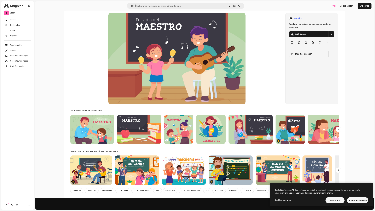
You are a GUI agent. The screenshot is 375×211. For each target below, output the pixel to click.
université (247, 190)
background (123, 190)
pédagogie (261, 190)
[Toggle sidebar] (28, 6)
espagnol (233, 190)
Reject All (335, 200)
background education (190, 190)
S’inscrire (364, 6)
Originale (127, 18)
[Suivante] (338, 129)
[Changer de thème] (17, 205)
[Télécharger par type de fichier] (331, 34)
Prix (334, 6)
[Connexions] (6, 205)
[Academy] (11, 205)
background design (142, 190)
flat (207, 190)
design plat (91, 190)
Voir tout (97, 110)
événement (170, 190)
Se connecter (346, 6)
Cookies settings (283, 200)
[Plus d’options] (327, 42)
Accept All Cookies (358, 200)
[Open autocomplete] (131, 6)
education (219, 190)
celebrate (77, 190)
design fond (107, 190)
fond (157, 190)
